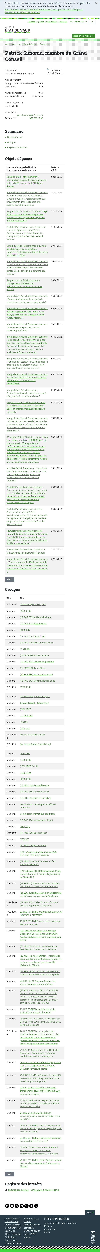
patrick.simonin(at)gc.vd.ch (29, 115)
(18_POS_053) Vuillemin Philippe (35, 617)
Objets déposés (14, 137)
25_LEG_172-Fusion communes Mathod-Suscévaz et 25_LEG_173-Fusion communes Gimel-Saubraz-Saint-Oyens (39, 1150)
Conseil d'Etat (11, 1221)
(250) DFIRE (25, 687)
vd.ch (7, 44)
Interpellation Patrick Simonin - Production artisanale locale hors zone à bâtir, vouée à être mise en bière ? (26, 393)
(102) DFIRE (25, 772)
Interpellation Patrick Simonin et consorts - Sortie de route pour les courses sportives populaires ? (27, 327)
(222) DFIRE (25, 610)
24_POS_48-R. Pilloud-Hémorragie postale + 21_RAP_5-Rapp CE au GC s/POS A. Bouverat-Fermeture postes (40, 1065)
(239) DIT (24, 839)
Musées (48, 1226)
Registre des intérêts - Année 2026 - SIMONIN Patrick (33, 1189)
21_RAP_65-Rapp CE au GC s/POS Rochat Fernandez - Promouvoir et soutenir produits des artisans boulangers (39, 1053)
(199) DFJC (25, 728)
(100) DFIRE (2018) (29, 766)
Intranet (28, 1237)
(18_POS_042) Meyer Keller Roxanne (37, 680)
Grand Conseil (31, 44)
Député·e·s (45, 44)
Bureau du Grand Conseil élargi (35, 744)
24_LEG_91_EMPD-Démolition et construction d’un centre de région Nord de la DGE (40, 1115)
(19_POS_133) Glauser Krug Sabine (37, 661)
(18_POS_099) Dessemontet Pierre (36, 642)
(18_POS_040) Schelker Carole (34, 791)
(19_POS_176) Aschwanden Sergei (36, 820)
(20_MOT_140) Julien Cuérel (33, 845)
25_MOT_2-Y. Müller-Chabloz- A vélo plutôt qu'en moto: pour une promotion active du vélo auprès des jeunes (40, 1078)
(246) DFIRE (25, 709)
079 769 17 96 (36, 118)
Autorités (31, 21)
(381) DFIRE (25, 779)
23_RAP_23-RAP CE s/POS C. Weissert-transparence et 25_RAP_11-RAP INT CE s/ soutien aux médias (40, 1090)
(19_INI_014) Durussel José (33, 604)
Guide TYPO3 (30, 1234)
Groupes (11, 142)
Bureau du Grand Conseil (32, 734)
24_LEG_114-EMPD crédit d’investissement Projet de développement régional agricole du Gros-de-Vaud (41, 1128)
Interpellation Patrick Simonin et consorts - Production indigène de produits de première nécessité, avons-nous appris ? (27, 299)
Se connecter (77, 21)
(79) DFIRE (25, 649)
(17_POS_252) (26, 715)
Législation (40, 21)
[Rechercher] (92, 21)
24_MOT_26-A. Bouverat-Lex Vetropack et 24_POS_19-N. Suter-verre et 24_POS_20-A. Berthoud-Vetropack (40, 1021)
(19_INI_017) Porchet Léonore (34, 655)
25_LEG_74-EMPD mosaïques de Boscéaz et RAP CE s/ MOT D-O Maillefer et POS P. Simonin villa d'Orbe (40, 1103)
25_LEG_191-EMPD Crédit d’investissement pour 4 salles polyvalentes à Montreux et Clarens (41, 1163)
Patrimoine (49, 1229)
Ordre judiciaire (12, 1224)
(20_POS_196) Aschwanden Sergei (36, 674)
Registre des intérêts (17, 147)
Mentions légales (32, 1230)
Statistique (10, 1237)
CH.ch (47, 1232)
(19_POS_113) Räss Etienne (33, 623)
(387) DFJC (25, 826)
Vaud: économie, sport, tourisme (60, 1223)
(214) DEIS (25, 630)
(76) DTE (24, 722)
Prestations (62, 21)
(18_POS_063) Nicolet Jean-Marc (35, 798)
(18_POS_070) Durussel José (33, 832)
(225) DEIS (25, 753)
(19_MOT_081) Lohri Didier (33, 668)
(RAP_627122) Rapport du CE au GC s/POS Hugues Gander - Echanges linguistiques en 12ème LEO (40, 873)
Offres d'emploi (51, 21)
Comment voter (13, 1227)
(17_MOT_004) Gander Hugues (35, 696)
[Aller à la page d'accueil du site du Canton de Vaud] (22, 29)
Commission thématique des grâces (37, 813)
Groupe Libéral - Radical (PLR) (34, 702)
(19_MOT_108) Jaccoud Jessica (34, 785)
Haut (9, 579)
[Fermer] (96, 3)
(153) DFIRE (25, 759)
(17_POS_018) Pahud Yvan (32, 636)
